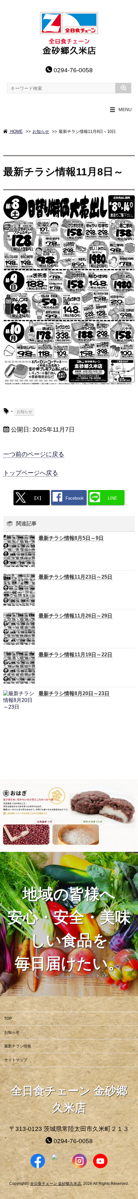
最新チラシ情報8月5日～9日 (71, 538)
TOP (8, 1018)
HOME (16, 131)
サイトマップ (15, 1060)
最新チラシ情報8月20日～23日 (74, 693)
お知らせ (40, 131)
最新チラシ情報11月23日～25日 (75, 577)
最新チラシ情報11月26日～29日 (75, 615)
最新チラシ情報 (17, 1046)
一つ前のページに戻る (33, 454)
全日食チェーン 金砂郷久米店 (55, 1183)
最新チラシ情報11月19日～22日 (75, 654)
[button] (6, 815)
